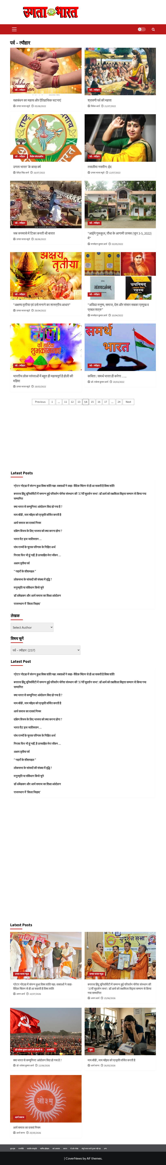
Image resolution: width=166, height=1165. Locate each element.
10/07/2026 (35, 994)
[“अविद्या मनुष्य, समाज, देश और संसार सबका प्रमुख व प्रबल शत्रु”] (120, 276)
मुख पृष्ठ (12, 1148)
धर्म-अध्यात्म (56, 1148)
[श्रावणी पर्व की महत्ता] (120, 71)
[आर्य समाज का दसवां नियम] (46, 1099)
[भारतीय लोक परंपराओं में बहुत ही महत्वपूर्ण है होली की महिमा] (46, 347)
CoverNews (74, 1158)
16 (99, 402)
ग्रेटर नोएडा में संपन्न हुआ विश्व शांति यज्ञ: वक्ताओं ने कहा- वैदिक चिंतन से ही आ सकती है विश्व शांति (64, 485)
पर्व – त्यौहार (20, 90)
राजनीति (50, 1050)
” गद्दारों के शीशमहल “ (25, 571)
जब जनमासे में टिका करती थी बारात (34, 233)
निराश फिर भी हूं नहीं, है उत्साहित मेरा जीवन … (37, 555)
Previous (40, 402)
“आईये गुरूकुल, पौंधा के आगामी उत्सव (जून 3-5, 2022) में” (120, 236)
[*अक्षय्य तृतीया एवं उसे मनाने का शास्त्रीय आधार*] (46, 276)
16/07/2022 (39, 172)
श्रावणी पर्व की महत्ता (100, 100)
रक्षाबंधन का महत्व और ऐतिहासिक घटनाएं (37, 100)
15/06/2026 (109, 998)
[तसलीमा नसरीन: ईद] (120, 138)
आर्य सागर (95, 1065)
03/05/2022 (117, 244)
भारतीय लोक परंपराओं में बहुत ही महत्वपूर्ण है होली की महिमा (43, 379)
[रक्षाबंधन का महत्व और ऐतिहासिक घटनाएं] (46, 71)
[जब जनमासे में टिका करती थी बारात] (46, 204)
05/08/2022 (40, 106)
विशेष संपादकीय (36, 156)
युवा (91, 1050)
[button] (13, 29)
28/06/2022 (40, 239)
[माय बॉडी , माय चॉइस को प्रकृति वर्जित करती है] (120, 1031)
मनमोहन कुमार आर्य (99, 244)
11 (65, 402)
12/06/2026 (44, 1065)
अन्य (105, 1148)
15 (92, 402)
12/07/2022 (114, 172)
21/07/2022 (110, 106)
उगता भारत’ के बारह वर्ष (27, 167)
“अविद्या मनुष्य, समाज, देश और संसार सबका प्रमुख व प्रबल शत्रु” (118, 307)
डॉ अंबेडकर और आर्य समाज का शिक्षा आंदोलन (37, 595)
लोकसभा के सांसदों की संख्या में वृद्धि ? (33, 579)
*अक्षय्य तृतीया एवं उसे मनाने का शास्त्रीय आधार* (41, 304)
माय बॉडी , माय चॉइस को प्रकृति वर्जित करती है (37, 514)
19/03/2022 (40, 386)
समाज (65, 1148)
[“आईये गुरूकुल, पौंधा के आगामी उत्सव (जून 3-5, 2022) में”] (120, 204)
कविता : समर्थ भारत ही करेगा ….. (107, 376)
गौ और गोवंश (74, 1148)
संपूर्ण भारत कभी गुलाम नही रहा (91, 1148)
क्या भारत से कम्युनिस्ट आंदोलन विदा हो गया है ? (38, 506)
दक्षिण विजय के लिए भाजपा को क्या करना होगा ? (38, 531)
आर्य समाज (19, 1117)
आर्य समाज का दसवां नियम (27, 522)
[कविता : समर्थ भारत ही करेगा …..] (120, 347)
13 (79, 402)
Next (128, 402)
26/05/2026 (109, 1065)
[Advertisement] (83, 438)
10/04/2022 (117, 315)
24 (119, 402)
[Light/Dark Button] (142, 29)
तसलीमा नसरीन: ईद (100, 167)
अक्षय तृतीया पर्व (22, 563)
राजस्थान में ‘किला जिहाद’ (27, 603)
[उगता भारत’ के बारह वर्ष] (46, 138)
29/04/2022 (40, 310)
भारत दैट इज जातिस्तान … (28, 539)
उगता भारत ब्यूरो (23, 106)
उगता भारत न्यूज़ (22, 974)
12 (72, 402)
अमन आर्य (20, 994)
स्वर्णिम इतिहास (44, 1148)
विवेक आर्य (95, 106)
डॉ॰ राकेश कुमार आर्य (99, 382)
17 (105, 402)
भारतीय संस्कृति (32, 1148)
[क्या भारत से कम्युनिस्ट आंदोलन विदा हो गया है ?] (46, 1031)
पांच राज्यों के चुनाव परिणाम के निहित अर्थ (34, 547)
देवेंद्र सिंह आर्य (22, 172)
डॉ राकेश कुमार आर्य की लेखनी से (28, 1050)
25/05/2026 (35, 1133)
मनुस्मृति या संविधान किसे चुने (29, 587)
